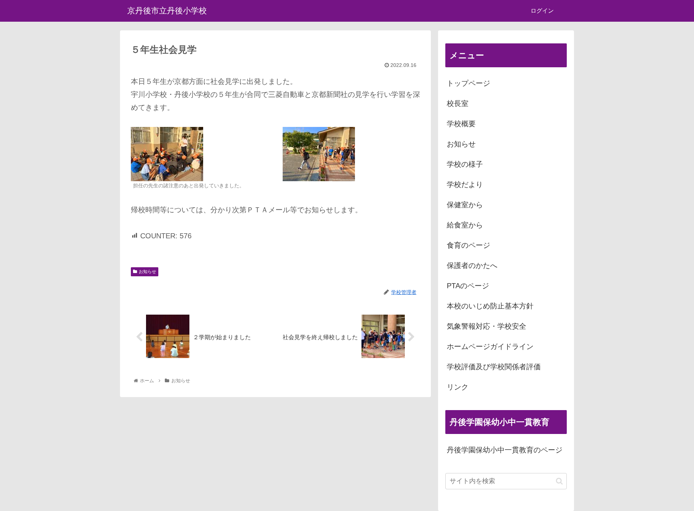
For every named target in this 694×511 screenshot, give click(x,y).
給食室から (465, 225)
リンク (457, 387)
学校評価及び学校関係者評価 (494, 367)
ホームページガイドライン (490, 346)
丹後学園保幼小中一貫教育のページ (504, 450)
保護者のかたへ (472, 265)
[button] (559, 481)
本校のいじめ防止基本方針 (490, 306)
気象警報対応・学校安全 (486, 326)
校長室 (457, 103)
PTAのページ (468, 286)
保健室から (465, 205)
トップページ (468, 83)
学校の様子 (465, 164)
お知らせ (147, 271)
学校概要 (461, 124)
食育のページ (468, 245)
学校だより (465, 184)
